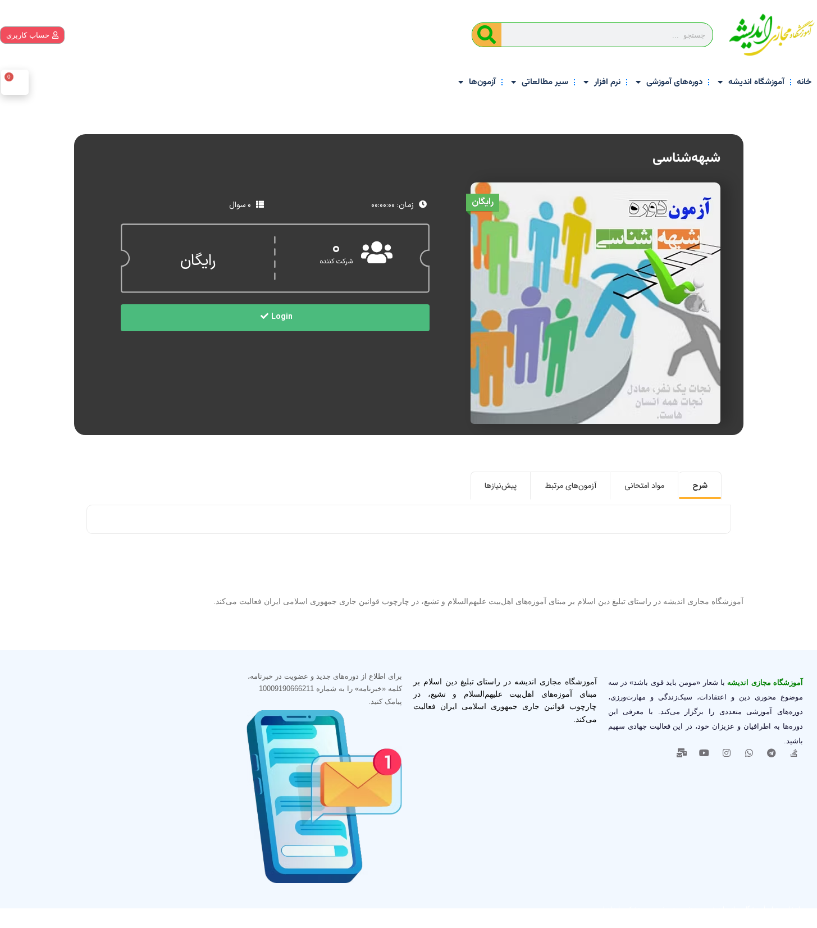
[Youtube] (704, 753)
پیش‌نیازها (501, 485)
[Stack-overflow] (794, 753)
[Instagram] (727, 753)
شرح (700, 485)
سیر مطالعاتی (545, 82)
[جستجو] (486, 35)
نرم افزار (607, 82)
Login (282, 317)
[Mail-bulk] (682, 753)
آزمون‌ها (482, 82)
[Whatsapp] (749, 753)
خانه (804, 82)
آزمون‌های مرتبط (570, 485)
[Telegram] (772, 753)
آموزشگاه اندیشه (756, 82)
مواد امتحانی (644, 485)
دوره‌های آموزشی (674, 82)
